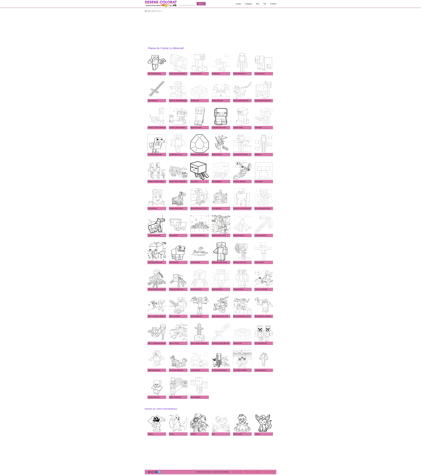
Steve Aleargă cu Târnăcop (263, 316)
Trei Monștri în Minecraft (219, 370)
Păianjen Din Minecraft (176, 289)
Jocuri (153, 11)
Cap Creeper (259, 181)
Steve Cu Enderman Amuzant (157, 343)
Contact (273, 4)
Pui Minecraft (216, 73)
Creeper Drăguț (238, 127)
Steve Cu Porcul (174, 343)
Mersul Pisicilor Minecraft (241, 100)
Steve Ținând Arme (196, 316)
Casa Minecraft (216, 208)
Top (264, 4)
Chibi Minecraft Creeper (219, 127)
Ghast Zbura (194, 181)
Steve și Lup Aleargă (261, 289)
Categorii (248, 4)
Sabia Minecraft (152, 100)
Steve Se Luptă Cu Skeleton (156, 316)
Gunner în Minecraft (239, 181)
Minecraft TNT (238, 343)
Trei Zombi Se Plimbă (240, 370)
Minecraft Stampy (217, 289)
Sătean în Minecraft (175, 397)
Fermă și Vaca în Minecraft (177, 181)
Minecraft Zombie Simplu (219, 262)
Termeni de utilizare (269, 472)
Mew (213, 434)
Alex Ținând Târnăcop (154, 73)
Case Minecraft (195, 370)
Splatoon (193, 434)
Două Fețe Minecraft (154, 370)
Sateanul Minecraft (153, 397)
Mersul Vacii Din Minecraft (262, 100)
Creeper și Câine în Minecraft (156, 127)
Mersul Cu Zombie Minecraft (177, 100)
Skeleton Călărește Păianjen (156, 289)
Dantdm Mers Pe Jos (175, 154)
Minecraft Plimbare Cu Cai (198, 208)
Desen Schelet (259, 262)
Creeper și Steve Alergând (177, 127)
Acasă (238, 4)
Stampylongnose (239, 289)
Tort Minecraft (195, 100)
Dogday (150, 434)
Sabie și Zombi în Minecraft (199, 343)
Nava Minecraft (195, 262)
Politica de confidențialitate (252, 472)
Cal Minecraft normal (154, 235)
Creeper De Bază (196, 73)
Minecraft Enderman (240, 73)
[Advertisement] (210, 29)
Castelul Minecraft (217, 100)
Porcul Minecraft (260, 73)
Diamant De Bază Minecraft (199, 154)
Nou (257, 4)
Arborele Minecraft (260, 370)
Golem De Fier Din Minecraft (242, 208)
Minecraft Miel (173, 235)
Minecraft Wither (195, 397)
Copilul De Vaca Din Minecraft (178, 73)
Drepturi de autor (236, 472)
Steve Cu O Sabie (174, 316)
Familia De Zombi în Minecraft (157, 181)
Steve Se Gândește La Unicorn (243, 316)
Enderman (258, 154)
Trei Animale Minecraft (176, 370)
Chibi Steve (258, 127)
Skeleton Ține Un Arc (240, 262)
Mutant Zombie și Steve (219, 235)
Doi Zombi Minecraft (261, 343)
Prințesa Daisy (238, 434)
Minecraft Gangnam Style (262, 208)
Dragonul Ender (217, 154)
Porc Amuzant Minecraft (155, 262)
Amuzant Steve (152, 208)
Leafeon (257, 434)
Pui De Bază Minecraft (154, 154)
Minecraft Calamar (196, 289)
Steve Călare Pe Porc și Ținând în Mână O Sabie (226, 316)
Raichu (171, 434)
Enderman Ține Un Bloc (241, 154)
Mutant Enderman (239, 235)
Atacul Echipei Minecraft (198, 235)
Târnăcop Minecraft (260, 235)
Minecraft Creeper (196, 127)
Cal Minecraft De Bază (176, 208)
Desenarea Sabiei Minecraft (220, 343)
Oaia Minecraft (173, 262)
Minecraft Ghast (216, 181)
